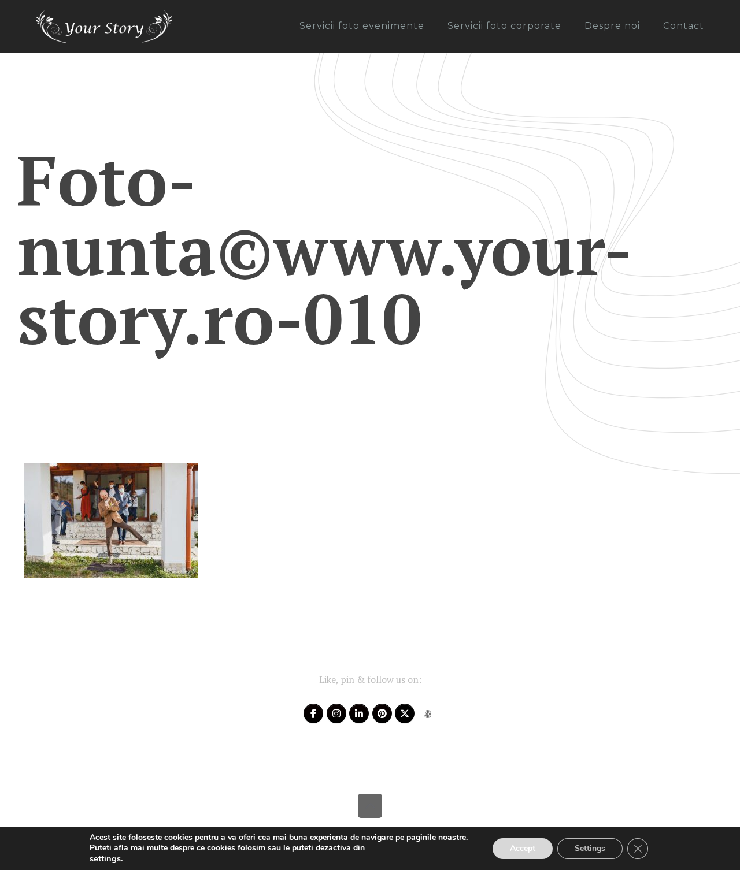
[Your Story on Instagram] (336, 713)
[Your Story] (104, 26)
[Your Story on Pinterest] (382, 713)
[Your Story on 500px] (427, 713)
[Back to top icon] (370, 806)
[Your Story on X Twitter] (405, 713)
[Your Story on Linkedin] (359, 713)
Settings (590, 848)
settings (105, 858)
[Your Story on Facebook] (313, 713)
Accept (522, 848)
